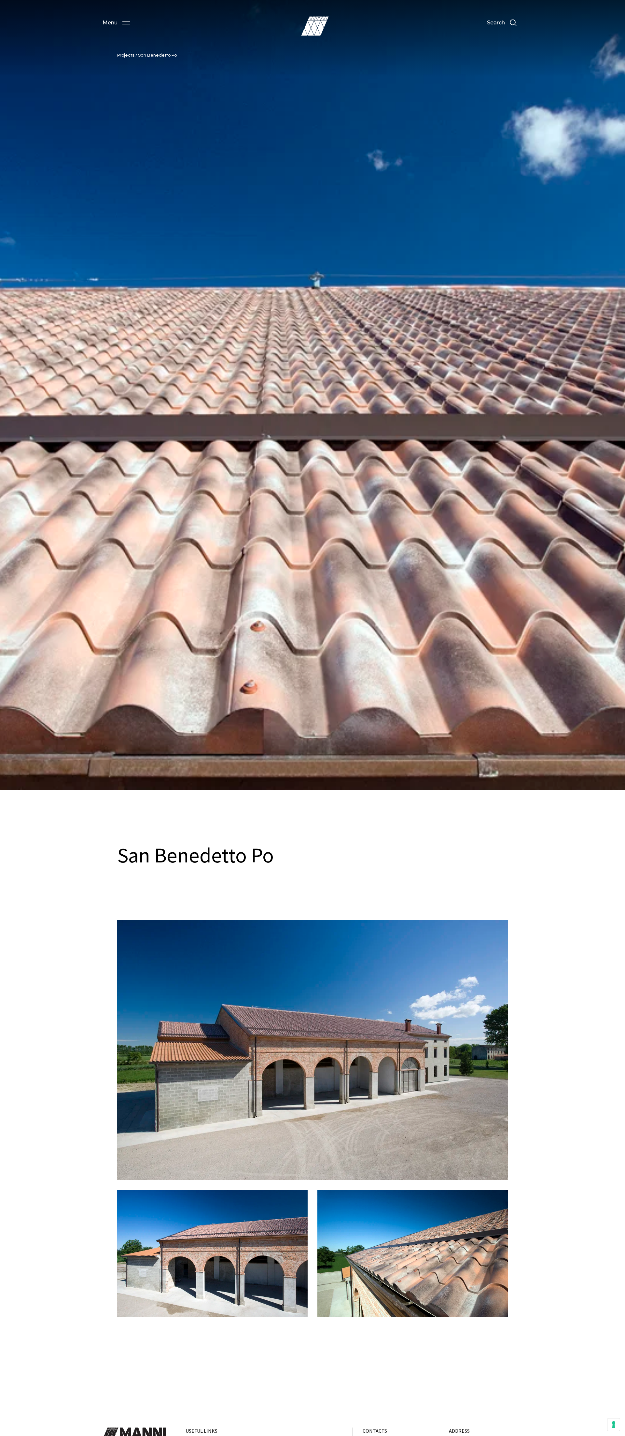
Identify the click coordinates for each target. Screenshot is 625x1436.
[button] (116, 23)
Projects (126, 55)
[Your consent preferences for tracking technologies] (613, 1424)
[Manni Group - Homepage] (314, 26)
